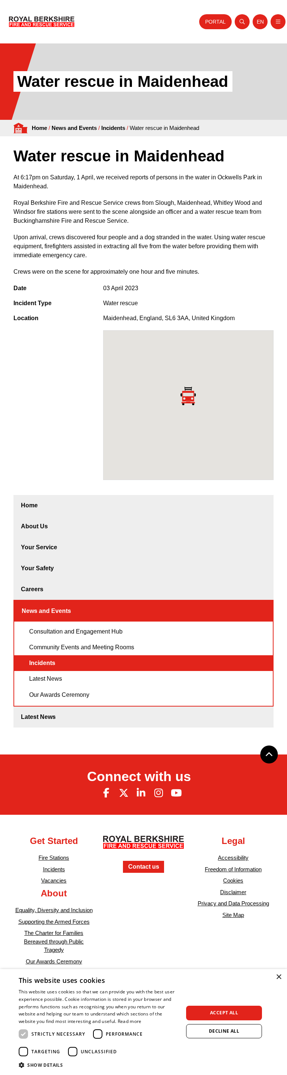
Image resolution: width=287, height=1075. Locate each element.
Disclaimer (233, 892)
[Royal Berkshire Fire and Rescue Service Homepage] (41, 21)
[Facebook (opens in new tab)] (106, 793)
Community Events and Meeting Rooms (81, 647)
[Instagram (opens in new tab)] (158, 793)
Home (39, 128)
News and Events (74, 128)
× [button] (278, 977)
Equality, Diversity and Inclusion (54, 910)
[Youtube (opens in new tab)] (176, 793)
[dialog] (143, 1022)
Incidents (113, 128)
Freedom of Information (233, 869)
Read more (130, 1021)
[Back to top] (269, 754)
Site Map (233, 915)
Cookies (233, 880)
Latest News (45, 678)
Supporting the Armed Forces (54, 921)
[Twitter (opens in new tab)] (123, 793)
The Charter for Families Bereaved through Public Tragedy (54, 941)
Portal (215, 22)
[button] (99, 1064)
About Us (34, 526)
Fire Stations (53, 857)
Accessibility (233, 857)
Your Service (39, 547)
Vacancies (54, 880)
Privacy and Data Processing (233, 903)
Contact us (143, 866)
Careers (32, 589)
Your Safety (37, 568)
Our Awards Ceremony (59, 695)
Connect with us (139, 776)
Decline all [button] (224, 1031)
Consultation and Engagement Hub (76, 631)
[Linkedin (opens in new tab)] (141, 793)
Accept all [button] (224, 1012)
